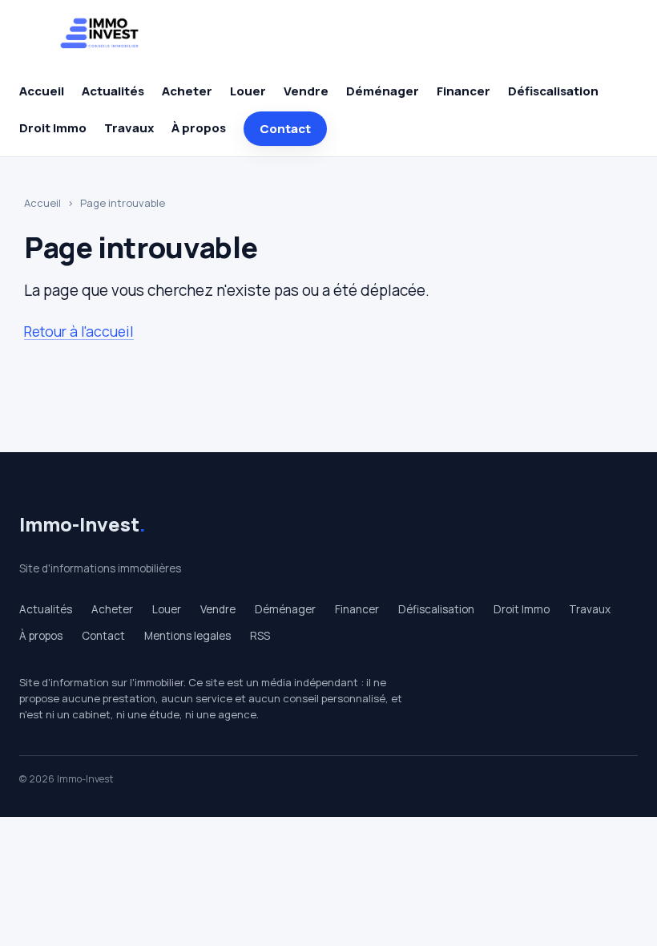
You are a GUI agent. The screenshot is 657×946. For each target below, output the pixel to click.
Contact (285, 128)
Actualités (113, 91)
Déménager (382, 91)
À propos (198, 127)
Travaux (129, 127)
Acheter (187, 91)
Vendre (306, 91)
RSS (260, 636)
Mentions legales (187, 636)
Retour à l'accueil (79, 331)
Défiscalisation (553, 91)
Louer (248, 91)
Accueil (41, 91)
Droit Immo (53, 127)
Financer (463, 91)
